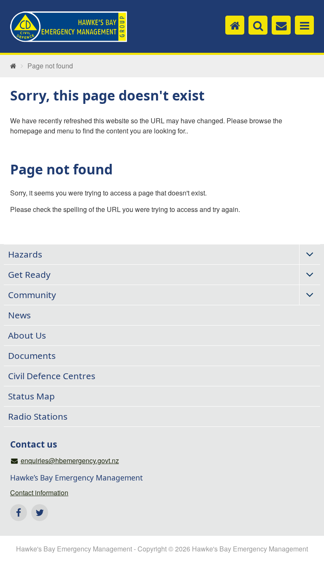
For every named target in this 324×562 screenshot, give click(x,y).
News (19, 315)
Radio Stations (38, 416)
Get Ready (29, 274)
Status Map (31, 396)
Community (32, 295)
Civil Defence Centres (51, 376)
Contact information (39, 492)
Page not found (50, 66)
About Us (27, 335)
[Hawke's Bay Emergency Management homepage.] (68, 27)
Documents (32, 355)
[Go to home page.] (13, 66)
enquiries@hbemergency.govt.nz (70, 460)
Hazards (25, 254)
